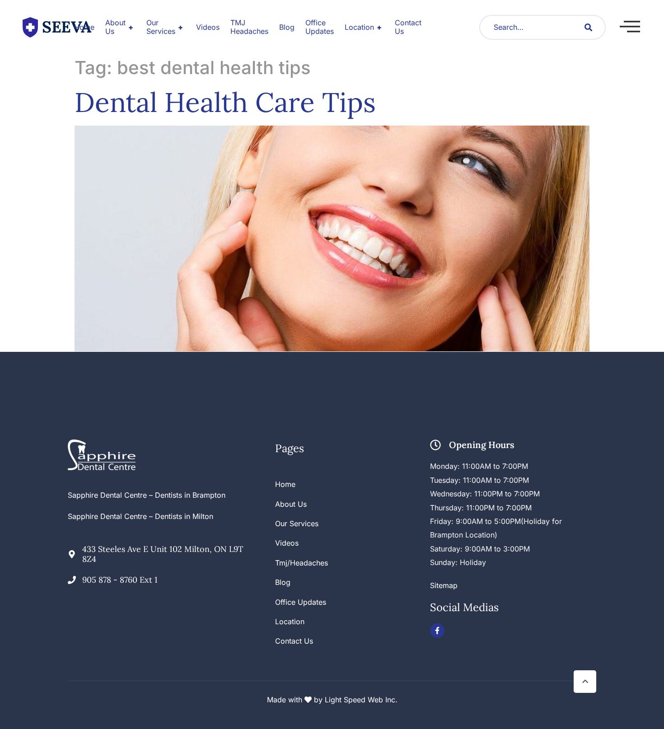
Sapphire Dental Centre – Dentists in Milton (140, 516)
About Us (119, 27)
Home (84, 27)
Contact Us (408, 27)
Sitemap (444, 585)
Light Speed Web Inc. (361, 699)
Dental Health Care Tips (225, 102)
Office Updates (319, 27)
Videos (208, 27)
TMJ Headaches (249, 27)
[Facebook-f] (437, 630)
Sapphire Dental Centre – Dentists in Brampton (146, 495)
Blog (287, 27)
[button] (630, 26)
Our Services (164, 27)
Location (363, 27)
